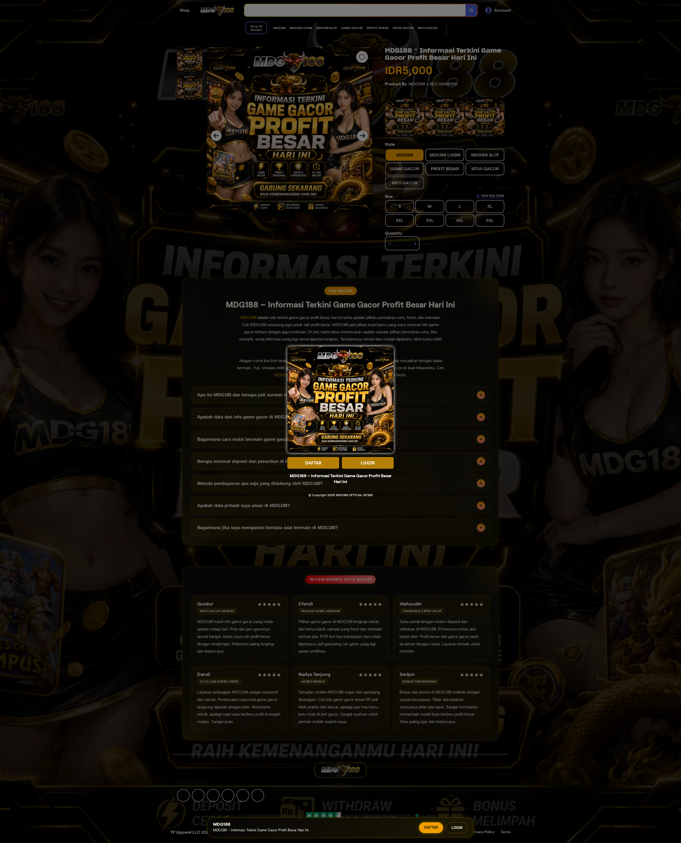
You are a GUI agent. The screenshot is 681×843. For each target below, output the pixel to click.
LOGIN (456, 828)
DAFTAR (431, 827)
